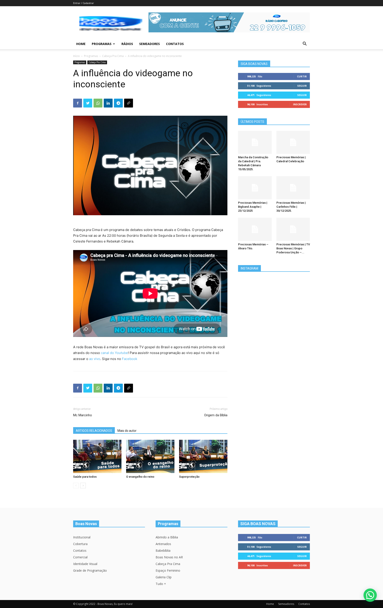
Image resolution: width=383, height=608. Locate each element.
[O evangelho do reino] (150, 456)
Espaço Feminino (168, 570)
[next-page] (83, 485)
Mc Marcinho (82, 415)
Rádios (127, 44)
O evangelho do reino (140, 476)
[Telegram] (118, 103)
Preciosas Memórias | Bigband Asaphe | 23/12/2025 (252, 206)
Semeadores (149, 44)
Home (81, 44)
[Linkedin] (108, 103)
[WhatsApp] (98, 103)
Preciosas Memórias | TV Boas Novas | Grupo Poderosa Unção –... (293, 248)
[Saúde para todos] (97, 456)
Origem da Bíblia (215, 415)
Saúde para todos (85, 476)
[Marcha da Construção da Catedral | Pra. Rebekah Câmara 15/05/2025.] (255, 142)
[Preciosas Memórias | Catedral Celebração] (293, 142)
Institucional (81, 537)
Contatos (175, 44)
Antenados (163, 544)
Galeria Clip (164, 577)
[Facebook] (77, 103)
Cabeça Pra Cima (113, 56)
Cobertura (80, 544)
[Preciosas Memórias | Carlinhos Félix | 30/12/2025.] (293, 187)
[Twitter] (87, 103)
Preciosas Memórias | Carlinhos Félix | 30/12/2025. (291, 206)
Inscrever (300, 104)
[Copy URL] (128, 103)
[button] (304, 44)
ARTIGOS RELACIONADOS (94, 430)
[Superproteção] (203, 456)
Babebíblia (163, 550)
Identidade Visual (85, 564)
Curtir (302, 76)
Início (76, 56)
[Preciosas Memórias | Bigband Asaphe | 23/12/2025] (255, 187)
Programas (101, 44)
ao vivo (94, 359)
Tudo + (161, 584)
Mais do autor (127, 430)
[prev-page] (76, 485)
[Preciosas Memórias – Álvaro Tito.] (255, 229)
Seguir (302, 85)
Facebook (129, 359)
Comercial (80, 557)
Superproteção (189, 476)
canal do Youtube (114, 353)
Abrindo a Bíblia (167, 537)
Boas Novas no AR (169, 557)
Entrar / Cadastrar (83, 3)
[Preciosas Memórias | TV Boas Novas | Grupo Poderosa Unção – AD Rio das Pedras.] (293, 229)
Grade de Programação (90, 570)
